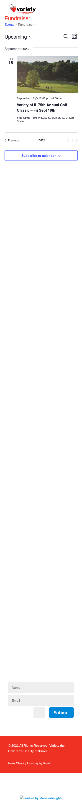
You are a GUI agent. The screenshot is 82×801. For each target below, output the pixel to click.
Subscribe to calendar (38, 155)
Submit (61, 712)
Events (9, 24)
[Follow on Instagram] (23, 661)
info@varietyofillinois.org (28, 597)
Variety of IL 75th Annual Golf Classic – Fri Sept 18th (42, 107)
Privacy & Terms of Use (26, 606)
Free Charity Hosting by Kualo (29, 763)
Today (41, 140)
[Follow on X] (34, 661)
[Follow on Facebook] (12, 661)
